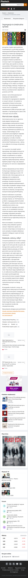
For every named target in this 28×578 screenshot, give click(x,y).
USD (4, 541)
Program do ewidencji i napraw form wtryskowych (15, 505)
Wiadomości (11, 13)
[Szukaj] (25, 4)
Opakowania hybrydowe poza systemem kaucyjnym (16, 425)
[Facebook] (6, 563)
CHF (4, 547)
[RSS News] (10, 563)
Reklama (4, 8)
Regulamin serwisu (20, 568)
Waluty (4, 535)
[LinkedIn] (20, 563)
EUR (4, 538)
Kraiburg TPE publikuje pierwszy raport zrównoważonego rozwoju (16, 399)
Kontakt (3, 568)
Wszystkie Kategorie (18, 18)
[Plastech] (5, 1)
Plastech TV (5, 472)
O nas (22, 570)
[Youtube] (17, 563)
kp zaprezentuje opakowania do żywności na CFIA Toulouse (16, 418)
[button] (11, 8)
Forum (4, 501)
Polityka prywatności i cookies (10, 570)
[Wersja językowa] (8, 8)
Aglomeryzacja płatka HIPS (14, 510)
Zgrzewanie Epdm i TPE (13, 521)
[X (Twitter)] (13, 563)
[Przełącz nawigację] (14, 8)
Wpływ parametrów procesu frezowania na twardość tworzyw (16, 526)
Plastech (4, 13)
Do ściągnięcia (14, 572)
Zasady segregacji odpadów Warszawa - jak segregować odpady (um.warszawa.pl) (13, 313)
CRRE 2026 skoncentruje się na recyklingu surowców (16, 406)
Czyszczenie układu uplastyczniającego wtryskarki (15, 516)
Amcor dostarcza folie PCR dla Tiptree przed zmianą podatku (16, 412)
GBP (4, 544)
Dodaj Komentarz (8, 373)
